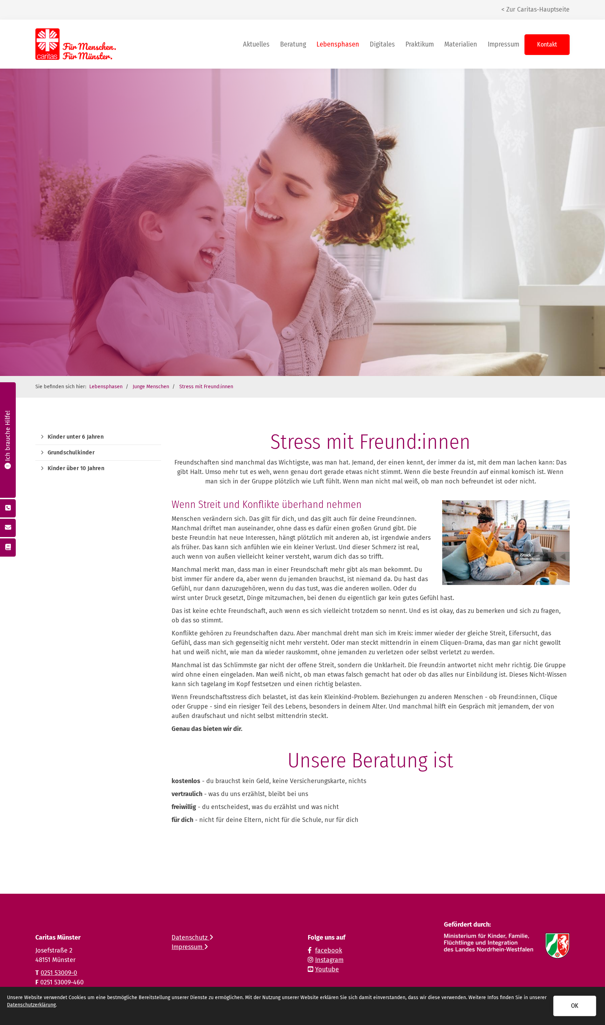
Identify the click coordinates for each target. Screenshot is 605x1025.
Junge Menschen (151, 387)
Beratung (293, 44)
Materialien (460, 44)
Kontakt (547, 44)
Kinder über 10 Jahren (76, 468)
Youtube (327, 969)
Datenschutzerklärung (31, 1005)
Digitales (382, 44)
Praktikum (419, 44)
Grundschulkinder (71, 452)
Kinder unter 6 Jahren (76, 436)
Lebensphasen (338, 44)
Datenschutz (190, 937)
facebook (328, 950)
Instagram (329, 960)
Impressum (503, 44)
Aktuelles (256, 44)
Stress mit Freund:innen (206, 387)
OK (574, 1006)
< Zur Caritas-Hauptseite (535, 9)
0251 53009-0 (59, 973)
